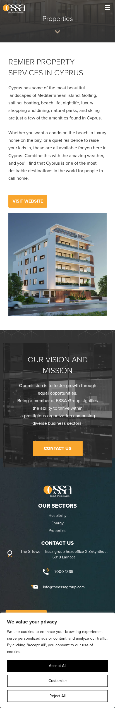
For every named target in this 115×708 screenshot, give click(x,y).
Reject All (57, 696)
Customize (58, 681)
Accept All (57, 666)
